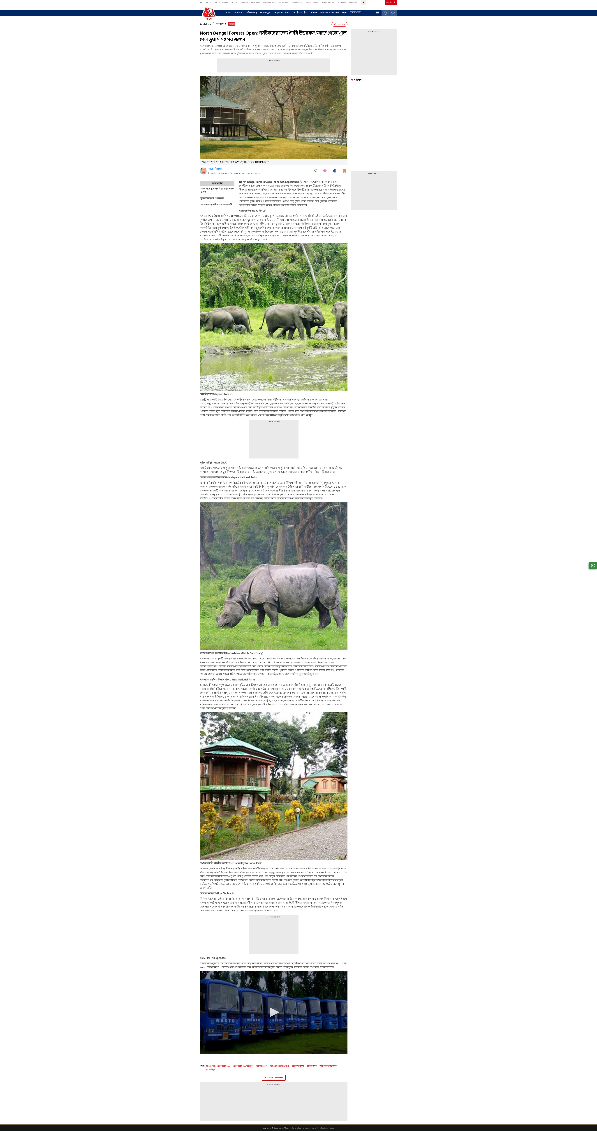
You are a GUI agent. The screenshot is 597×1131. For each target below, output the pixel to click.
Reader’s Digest (328, 2)
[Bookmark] (345, 172)
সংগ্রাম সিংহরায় (215, 169)
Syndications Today (325, 1127)
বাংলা (201, 2)
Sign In (389, 2)
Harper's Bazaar (312, 2)
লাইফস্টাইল (300, 12)
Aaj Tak (208, 2)
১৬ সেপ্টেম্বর (210, 1069)
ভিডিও (313, 12)
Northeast (342, 2)
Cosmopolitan (297, 2)
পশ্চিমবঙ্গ (251, 12)
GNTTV (234, 2)
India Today (255, 2)
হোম (228, 12)
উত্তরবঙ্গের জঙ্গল (298, 1066)
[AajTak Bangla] (209, 14)
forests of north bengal (218, 1066)
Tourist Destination (279, 1066)
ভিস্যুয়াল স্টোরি (282, 12)
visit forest (261, 1066)
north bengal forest (242, 1066)
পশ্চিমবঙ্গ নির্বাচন (329, 12)
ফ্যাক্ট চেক (355, 12)
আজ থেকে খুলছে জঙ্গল (328, 1066)
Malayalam (353, 2)
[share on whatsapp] (593, 565)
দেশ (344, 12)
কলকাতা (238, 12)
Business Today (269, 2)
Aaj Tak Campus (221, 2)
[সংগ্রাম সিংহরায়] (203, 171)
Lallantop (244, 2)
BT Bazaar (283, 2)
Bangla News (205, 24)
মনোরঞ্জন (265, 12)
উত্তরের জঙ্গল (312, 1066)
